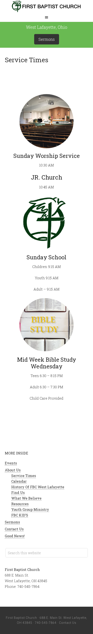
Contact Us (14, 529)
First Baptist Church (46, 6)
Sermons (46, 39)
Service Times (23, 475)
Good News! (15, 536)
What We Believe (26, 498)
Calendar (19, 481)
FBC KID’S (19, 515)
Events (11, 463)
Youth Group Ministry (30, 509)
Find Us (18, 492)
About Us (13, 470)
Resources (20, 504)
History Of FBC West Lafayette (37, 487)
